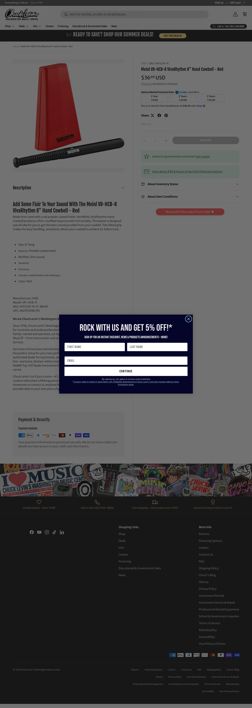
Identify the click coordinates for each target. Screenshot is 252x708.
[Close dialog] (188, 319)
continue (126, 371)
